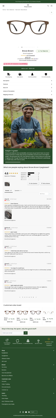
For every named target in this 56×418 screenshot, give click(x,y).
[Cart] (51, 5)
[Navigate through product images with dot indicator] (23, 47)
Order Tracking (6, 384)
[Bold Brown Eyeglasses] (22, 312)
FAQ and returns (6, 387)
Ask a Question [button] (33, 183)
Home (4, 9)
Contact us (5, 390)
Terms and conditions (30, 415)
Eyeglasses (5, 353)
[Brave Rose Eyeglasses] (10, 312)
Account (4, 381)
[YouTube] (26, 412)
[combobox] (33, 412)
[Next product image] (38, 47)
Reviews (4, 370)
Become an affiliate (7, 375)
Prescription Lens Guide (8, 404)
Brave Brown (24, 9)
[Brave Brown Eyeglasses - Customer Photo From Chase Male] (7, 184)
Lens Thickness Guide (7, 401)
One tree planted (6, 373)
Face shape (5, 398)
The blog (4, 395)
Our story (4, 367)
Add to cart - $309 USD (27, 68)
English (32, 412)
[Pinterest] (28, 412)
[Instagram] (23, 412)
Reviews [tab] (7, 190)
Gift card (4, 361)
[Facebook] (20, 412)
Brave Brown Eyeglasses (10, 220)
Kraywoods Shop (21, 415)
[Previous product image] (18, 47)
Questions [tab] (17, 190)
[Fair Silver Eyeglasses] (48, 312)
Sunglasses (5, 355)
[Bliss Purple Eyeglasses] (35, 312)
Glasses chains (6, 358)
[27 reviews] (28, 55)
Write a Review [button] (46, 183)
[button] (27, 58)
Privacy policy (39, 415)
